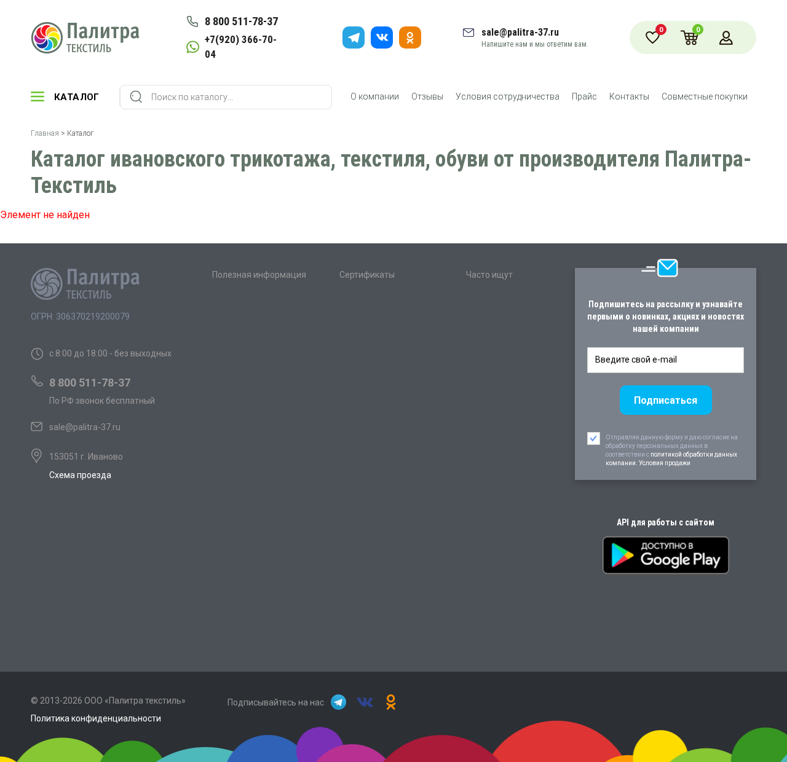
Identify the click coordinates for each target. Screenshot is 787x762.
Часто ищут (489, 275)
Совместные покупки (705, 96)
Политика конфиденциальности (96, 718)
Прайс (584, 96)
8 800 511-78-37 (241, 21)
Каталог (77, 97)
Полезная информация (259, 275)
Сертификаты (367, 275)
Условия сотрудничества (508, 96)
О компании (374, 96)
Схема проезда (80, 475)
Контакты (629, 96)
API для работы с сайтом (665, 522)
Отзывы (427, 96)
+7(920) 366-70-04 (241, 46)
